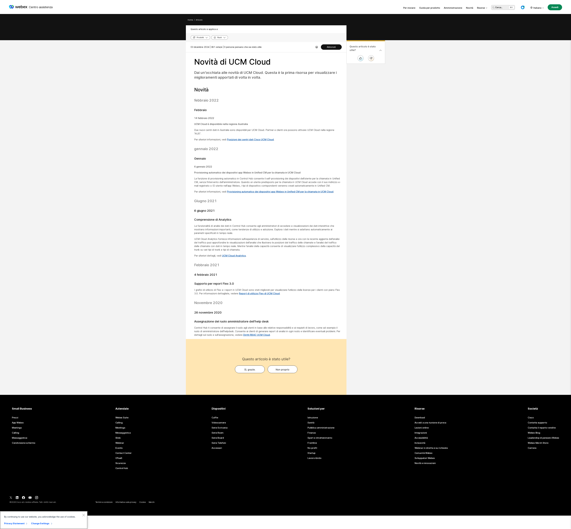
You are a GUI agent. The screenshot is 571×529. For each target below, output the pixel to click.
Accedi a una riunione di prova (430, 423)
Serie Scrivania (220, 428)
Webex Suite (121, 418)
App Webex (17, 423)
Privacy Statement (14, 523)
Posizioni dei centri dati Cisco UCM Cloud (250, 139)
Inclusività (420, 443)
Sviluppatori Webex (425, 458)
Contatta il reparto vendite (542, 428)
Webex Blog (534, 433)
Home (190, 20)
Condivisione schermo (23, 443)
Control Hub (121, 468)
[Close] (83, 515)
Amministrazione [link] (453, 7)
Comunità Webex (423, 453)
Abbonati (331, 47)
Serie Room (217, 433)
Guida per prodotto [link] (429, 7)
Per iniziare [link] (409, 7)
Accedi (554, 7)
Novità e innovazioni (425, 463)
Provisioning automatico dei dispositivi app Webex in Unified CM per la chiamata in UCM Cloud (280, 191)
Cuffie (215, 418)
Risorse (481, 7)
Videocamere (219, 423)
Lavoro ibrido (314, 458)
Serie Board (218, 438)
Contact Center (123, 453)
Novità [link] (469, 7)
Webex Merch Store (538, 443)
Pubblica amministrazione (321, 428)
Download (420, 418)
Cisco (531, 418)
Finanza (312, 433)
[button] (523, 7)
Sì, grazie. (249, 369)
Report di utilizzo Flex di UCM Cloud (259, 293)
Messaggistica (19, 438)
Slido (118, 438)
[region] (43, 520)
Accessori (217, 448)
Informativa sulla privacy (126, 502)
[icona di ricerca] (493, 8)
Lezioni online (422, 428)
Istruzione (313, 418)
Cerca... (498, 7)
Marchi (151, 502)
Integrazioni (421, 433)
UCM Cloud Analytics (234, 255)
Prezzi (15, 418)
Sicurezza (120, 463)
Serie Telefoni (219, 443)
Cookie (142, 502)
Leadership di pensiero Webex (543, 438)
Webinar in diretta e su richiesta (431, 448)
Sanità (311, 423)
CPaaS (118, 458)
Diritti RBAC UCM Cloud (256, 334)
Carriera (532, 448)
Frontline (312, 443)
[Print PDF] (317, 47)
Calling (15, 433)
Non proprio (282, 369)
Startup (311, 453)
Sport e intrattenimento (320, 438)
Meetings (17, 428)
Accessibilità (421, 438)
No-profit (312, 448)
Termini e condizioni (104, 502)
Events (119, 448)
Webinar (119, 443)
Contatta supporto (537, 423)
